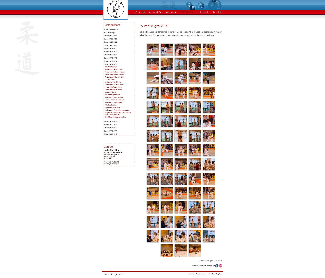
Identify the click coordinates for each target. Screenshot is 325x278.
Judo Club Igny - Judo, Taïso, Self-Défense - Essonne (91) (115, 9)
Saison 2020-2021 (110, 45)
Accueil (140, 12)
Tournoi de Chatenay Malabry (115, 72)
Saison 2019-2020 (110, 48)
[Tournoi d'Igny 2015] (153, 55)
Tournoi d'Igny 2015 (114, 87)
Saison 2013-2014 (110, 121)
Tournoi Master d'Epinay (113, 90)
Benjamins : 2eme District (114, 69)
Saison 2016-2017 (110, 58)
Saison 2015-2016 (110, 61)
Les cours (170, 12)
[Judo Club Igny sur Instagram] (220, 266)
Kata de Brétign (109, 33)
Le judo (204, 12)
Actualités (155, 12)
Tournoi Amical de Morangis (115, 100)
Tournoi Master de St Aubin (114, 85)
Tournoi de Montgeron (112, 107)
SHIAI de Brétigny (111, 67)
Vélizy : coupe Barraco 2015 (114, 77)
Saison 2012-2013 (110, 125)
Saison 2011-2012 (110, 128)
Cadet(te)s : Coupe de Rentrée (115, 117)
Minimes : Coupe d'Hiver (113, 102)
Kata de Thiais (110, 79)
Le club (217, 12)
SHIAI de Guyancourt (112, 95)
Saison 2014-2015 (110, 64)
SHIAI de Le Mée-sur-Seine (114, 74)
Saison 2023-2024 (110, 36)
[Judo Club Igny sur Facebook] (216, 266)
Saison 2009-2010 (110, 134)
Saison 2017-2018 (110, 55)
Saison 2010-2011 (110, 131)
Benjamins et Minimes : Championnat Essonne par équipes (118, 113)
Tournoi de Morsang (111, 29)
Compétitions (188, 12)
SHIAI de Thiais (110, 92)
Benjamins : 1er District (113, 82)
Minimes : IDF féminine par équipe (117, 110)
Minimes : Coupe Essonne (114, 97)
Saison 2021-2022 (110, 42)
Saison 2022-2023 (110, 39)
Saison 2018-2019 (110, 52)
